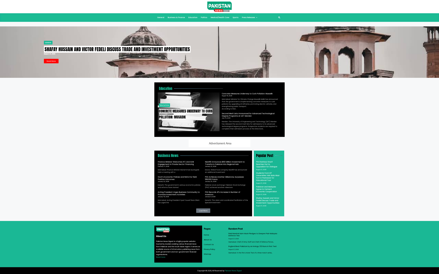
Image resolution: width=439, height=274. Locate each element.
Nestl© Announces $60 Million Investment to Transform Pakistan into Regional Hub (225, 163)
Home (206, 235)
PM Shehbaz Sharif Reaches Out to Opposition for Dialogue (266, 164)
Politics (204, 17)
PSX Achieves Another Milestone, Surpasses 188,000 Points (224, 178)
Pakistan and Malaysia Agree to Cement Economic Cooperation (266, 189)
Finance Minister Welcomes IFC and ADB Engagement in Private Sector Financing (176, 163)
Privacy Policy (209, 249)
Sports (235, 17)
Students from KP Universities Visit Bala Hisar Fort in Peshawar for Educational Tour (268, 177)
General (160, 17)
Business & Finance (176, 17)
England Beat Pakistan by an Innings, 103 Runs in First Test (252, 246)
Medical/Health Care (220, 17)
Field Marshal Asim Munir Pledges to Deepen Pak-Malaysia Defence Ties (252, 234)
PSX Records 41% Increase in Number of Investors (222, 193)
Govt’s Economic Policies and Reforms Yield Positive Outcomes (177, 178)
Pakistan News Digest (233, 271)
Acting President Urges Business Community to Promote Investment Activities (179, 193)
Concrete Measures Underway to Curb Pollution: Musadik (247, 93)
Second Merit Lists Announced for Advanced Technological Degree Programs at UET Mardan (248, 114)
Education (192, 17)
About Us (208, 239)
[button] (279, 18)
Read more (160, 257)
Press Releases (248, 17)
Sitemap (207, 254)
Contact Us (209, 244)
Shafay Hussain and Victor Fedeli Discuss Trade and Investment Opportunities (117, 49)
